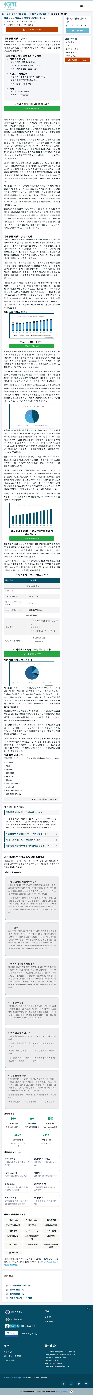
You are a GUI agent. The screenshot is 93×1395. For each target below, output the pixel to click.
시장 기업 (70, 45)
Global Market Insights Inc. (15, 1377)
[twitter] (71, 1383)
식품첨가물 (22, 14)
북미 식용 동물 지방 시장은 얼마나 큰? (23, 839)
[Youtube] (86, 1383)
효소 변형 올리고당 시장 (20, 1285)
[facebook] (78, 1383)
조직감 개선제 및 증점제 (38, 14)
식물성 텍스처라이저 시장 (21, 1297)
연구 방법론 (71, 52)
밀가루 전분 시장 (17, 1289)
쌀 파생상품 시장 (17, 1293)
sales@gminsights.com (59, 1366)
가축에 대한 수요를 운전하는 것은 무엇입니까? (27, 833)
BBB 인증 (32, 1123)
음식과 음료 (11, 14)
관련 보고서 (71, 56)
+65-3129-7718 (56, 1363)
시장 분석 (70, 42)
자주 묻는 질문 (72, 49)
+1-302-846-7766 (55, 1360)
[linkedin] (63, 1383)
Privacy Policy (62, 1391)
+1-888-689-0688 (59, 1357)
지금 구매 (79, 30)
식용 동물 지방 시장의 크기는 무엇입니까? (24, 812)
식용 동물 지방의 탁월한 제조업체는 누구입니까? (28, 845)
